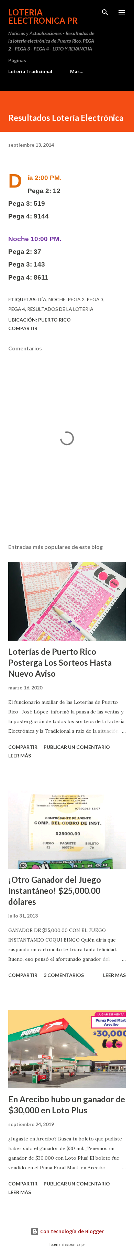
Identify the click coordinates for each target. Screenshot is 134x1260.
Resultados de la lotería (60, 309)
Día (42, 299)
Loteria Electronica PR (43, 16)
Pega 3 (95, 299)
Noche (57, 299)
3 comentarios (64, 975)
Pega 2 (76, 299)
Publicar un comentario (77, 747)
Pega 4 (16, 309)
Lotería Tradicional (30, 71)
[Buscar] (105, 12)
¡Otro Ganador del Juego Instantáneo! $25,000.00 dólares (54, 891)
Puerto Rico (54, 320)
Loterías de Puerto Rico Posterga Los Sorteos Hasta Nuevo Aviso (60, 662)
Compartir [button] (22, 328)
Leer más (19, 755)
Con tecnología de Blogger (71, 1231)
